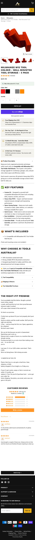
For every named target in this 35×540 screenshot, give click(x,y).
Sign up (27, 510)
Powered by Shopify (17, 537)
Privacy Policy (18, 531)
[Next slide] (33, 60)
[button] (4, 60)
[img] (5, 421)
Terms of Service (22, 533)
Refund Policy (27, 531)
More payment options (17, 116)
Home (3, 18)
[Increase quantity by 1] (17, 100)
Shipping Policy (12, 533)
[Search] (31, 10)
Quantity (3, 96)
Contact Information (8, 531)
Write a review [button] (17, 410)
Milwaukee (10, 18)
